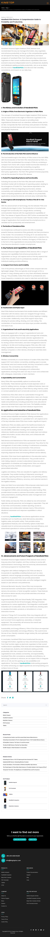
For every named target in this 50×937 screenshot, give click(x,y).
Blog (28, 877)
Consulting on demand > (20, 839)
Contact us (4, 906)
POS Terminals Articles (32, 903)
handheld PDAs (18, 68)
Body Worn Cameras (7, 720)
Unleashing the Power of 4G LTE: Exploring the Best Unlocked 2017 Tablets (20, 759)
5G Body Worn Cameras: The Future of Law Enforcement (16, 742)
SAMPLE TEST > (33, 839)
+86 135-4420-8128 (13, 856)
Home (2, 7)
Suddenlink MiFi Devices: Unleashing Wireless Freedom (16, 762)
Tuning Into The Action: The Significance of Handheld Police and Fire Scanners (21, 769)
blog (7, 7)
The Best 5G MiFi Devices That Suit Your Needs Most (15, 745)
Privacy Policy (4, 916)
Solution (3, 903)
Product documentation (32, 872)
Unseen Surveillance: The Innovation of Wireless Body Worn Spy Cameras (20, 764)
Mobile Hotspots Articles (32, 895)
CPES (2, 885)
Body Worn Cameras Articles (33, 901)
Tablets (4, 725)
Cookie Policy (4, 921)
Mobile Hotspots (7, 715)
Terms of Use (4, 919)
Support (28, 875)
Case (28, 880)
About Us (3, 895)
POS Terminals (6, 723)
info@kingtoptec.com (13, 860)
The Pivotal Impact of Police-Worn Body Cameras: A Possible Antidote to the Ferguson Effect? (25, 767)
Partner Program (5, 898)
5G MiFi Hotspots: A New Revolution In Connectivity (14, 747)
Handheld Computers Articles (34, 898)
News (2, 901)
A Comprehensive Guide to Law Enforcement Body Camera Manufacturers (20, 737)
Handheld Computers (8, 717)
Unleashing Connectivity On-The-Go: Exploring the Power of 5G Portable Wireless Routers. (24, 740)
